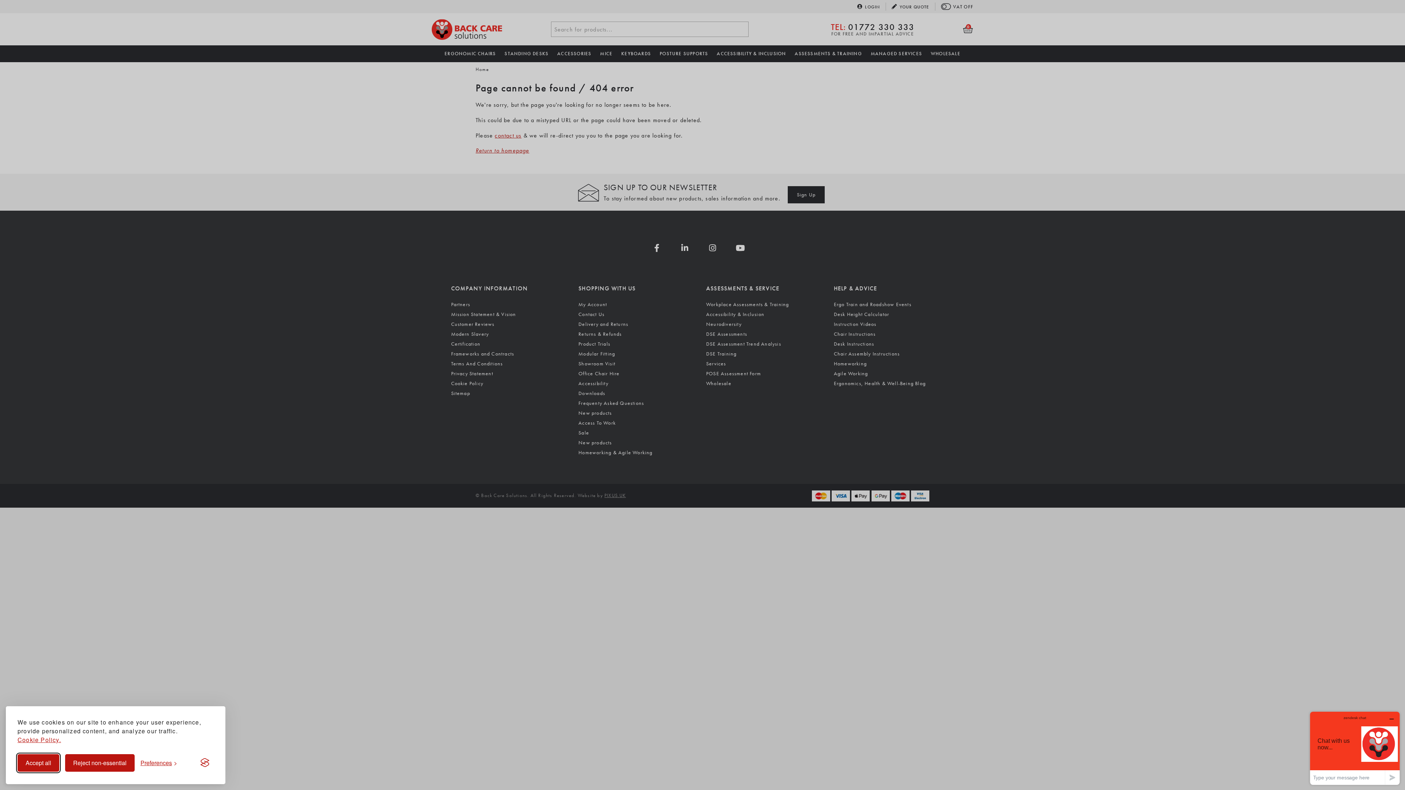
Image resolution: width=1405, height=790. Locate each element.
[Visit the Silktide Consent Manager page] (205, 763)
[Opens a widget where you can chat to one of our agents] (1354, 748)
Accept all (38, 763)
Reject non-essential (100, 763)
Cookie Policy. (39, 740)
